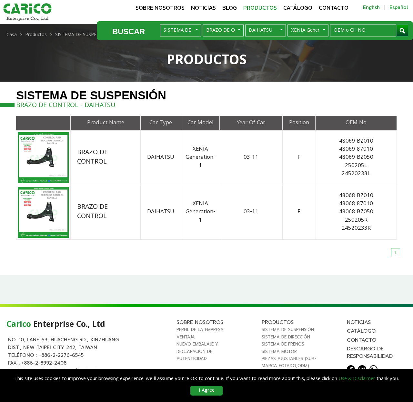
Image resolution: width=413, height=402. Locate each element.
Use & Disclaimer (356, 379)
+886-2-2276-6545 (61, 355)
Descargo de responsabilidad (370, 352)
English (371, 7)
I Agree (207, 391)
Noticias (203, 7)
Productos (260, 7)
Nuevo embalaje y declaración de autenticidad (197, 351)
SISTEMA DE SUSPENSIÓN (288, 330)
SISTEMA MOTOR (279, 351)
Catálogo (297, 7)
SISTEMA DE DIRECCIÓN (286, 337)
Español (398, 7)
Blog (229, 7)
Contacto (333, 7)
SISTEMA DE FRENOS (283, 344)
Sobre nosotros (160, 7)
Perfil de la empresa (200, 330)
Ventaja (185, 337)
